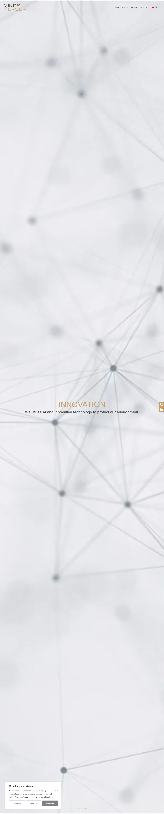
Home (116, 7)
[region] (33, 795)
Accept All (50, 803)
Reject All (33, 803)
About (125, 7)
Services (134, 7)
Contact (144, 7)
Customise (17, 803)
